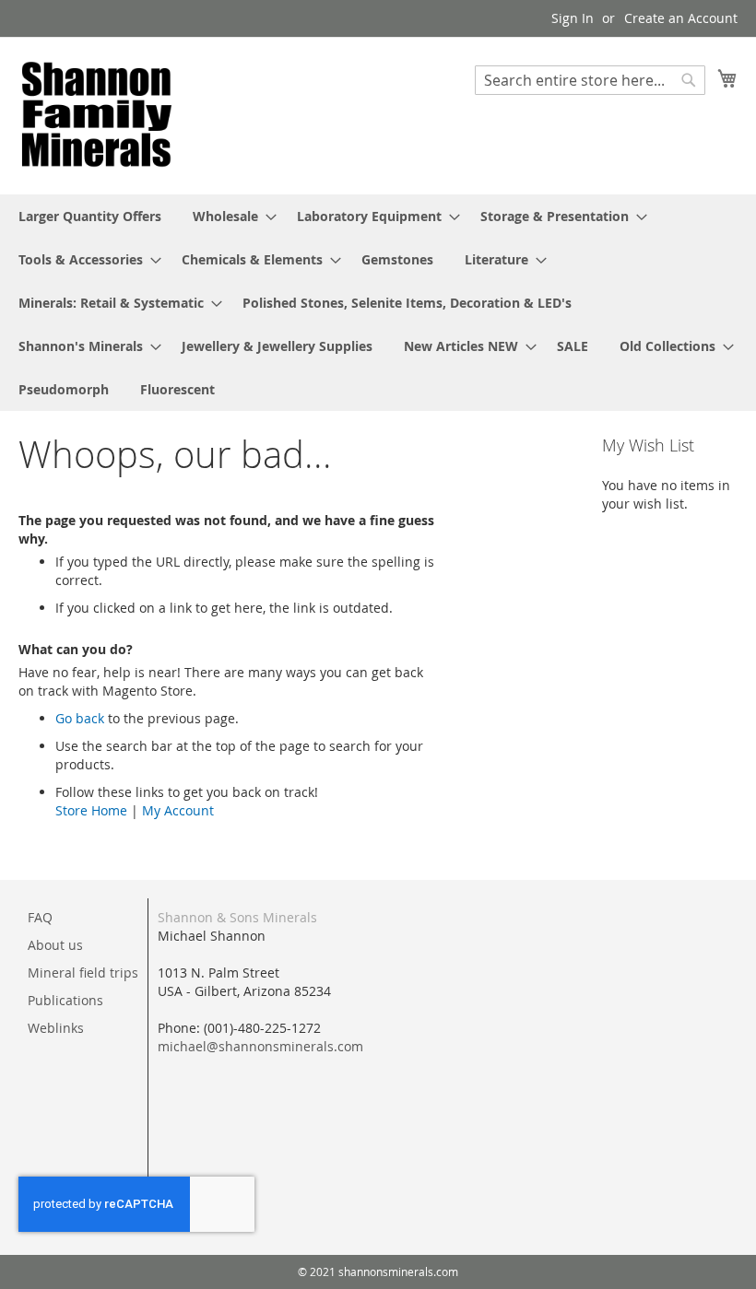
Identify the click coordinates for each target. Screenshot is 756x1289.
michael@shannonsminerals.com (260, 1046)
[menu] (378, 302)
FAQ (40, 917)
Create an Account (681, 18)
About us (55, 945)
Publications (65, 1000)
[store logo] (96, 114)
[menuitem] (89, 216)
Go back (79, 718)
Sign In (572, 18)
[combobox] (590, 80)
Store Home (91, 810)
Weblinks (56, 1028)
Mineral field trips (83, 972)
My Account (178, 810)
